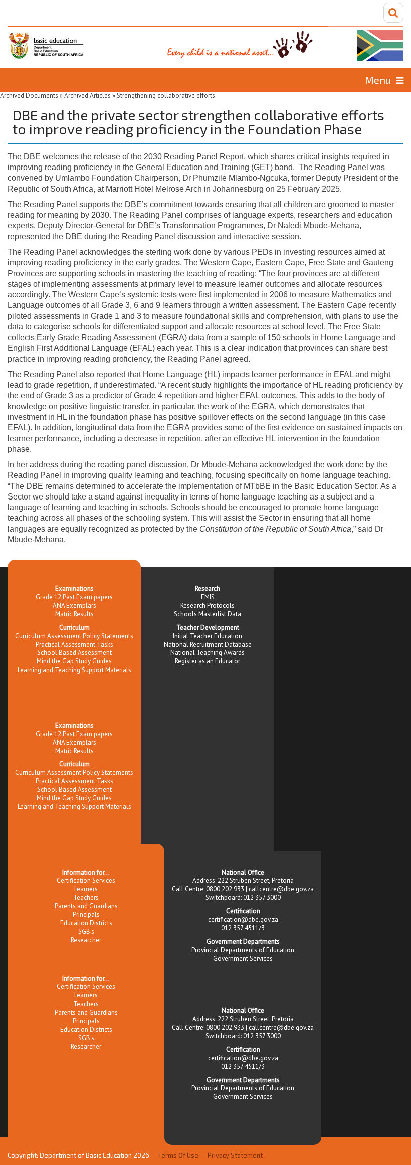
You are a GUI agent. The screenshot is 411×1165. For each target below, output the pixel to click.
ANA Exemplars (74, 605)
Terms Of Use (178, 1155)
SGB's (86, 931)
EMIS (208, 597)
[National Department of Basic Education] (205, 43)
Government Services (243, 958)
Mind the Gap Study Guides (74, 661)
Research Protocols (207, 605)
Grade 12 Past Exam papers (74, 597)
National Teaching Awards (207, 652)
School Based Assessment (74, 652)
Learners (86, 889)
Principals (86, 914)
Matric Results (74, 614)
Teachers (86, 897)
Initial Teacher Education (207, 636)
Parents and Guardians (86, 906)
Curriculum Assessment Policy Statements (74, 636)
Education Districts (86, 923)
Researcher (86, 940)
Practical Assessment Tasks (74, 644)
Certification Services (86, 880)
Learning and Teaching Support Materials (74, 669)
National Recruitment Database (208, 644)
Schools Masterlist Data (207, 614)
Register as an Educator (207, 661)
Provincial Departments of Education (242, 950)
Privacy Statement (235, 1155)
